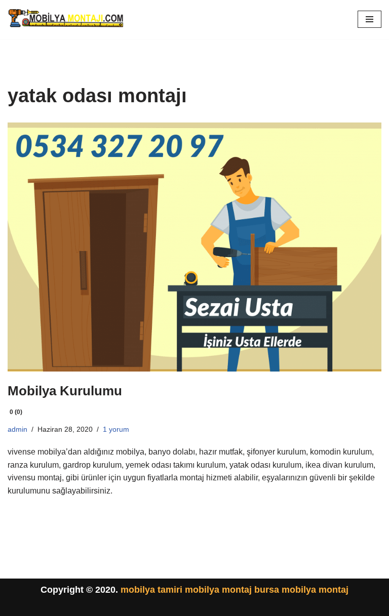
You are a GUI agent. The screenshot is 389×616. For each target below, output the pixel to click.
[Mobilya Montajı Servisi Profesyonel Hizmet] (67, 19)
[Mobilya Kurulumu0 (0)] (194, 247)
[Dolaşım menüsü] (369, 19)
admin (17, 429)
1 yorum (116, 429)
